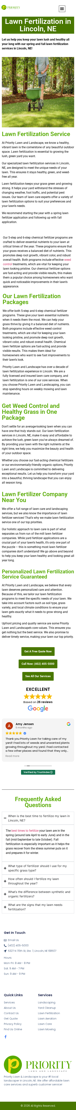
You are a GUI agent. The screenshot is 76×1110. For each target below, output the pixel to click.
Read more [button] (12, 756)
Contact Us (11, 1013)
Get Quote (11, 1018)
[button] (62, 9)
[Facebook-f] (5, 1036)
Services (9, 1002)
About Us (10, 1008)
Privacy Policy (13, 1024)
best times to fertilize (25, 830)
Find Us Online (13, 1029)
